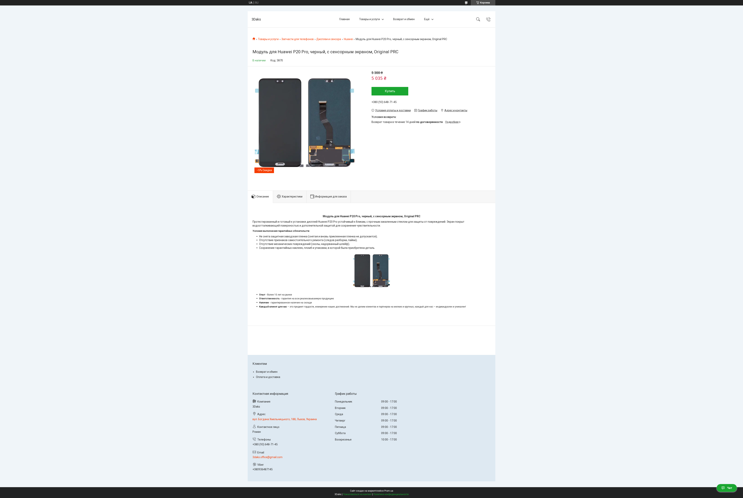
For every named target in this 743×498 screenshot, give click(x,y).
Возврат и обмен (404, 19)
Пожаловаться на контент (357, 494)
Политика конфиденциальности (391, 494)
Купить (390, 91)
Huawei (348, 39)
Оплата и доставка (268, 377)
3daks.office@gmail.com (267, 457)
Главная (344, 19)
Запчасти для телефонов (298, 39)
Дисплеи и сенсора (328, 39)
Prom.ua (388, 490)
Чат (729, 487)
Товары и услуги (369, 19)
